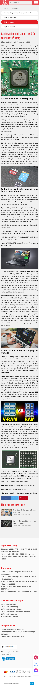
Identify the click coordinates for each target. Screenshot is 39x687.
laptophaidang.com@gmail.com (12, 636)
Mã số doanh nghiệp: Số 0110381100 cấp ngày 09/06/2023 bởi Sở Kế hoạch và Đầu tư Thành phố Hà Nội (19, 556)
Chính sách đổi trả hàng (9, 607)
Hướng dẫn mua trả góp (9, 616)
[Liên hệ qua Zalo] (36, 664)
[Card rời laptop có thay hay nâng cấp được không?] (6, 523)
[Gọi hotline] (36, 658)
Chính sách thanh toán (9, 614)
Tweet (15, 498)
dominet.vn (6, 680)
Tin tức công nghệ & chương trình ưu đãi (18, 13)
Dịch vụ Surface (9, 27)
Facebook (6, 498)
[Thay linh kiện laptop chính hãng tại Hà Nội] (6, 512)
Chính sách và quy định (12, 600)
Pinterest (23, 498)
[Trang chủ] (3, 8)
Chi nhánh (6, 568)
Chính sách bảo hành (8, 604)
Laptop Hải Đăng (9, 545)
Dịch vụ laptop (9, 22)
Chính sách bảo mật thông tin (11, 609)
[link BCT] (8, 661)
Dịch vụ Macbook (10, 17)
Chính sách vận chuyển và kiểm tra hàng (15, 611)
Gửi (31, 683)
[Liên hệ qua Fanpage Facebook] (36, 671)
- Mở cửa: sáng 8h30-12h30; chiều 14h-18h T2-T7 (19, 591)
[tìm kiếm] (30, 3)
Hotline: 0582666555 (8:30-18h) (13, 629)
